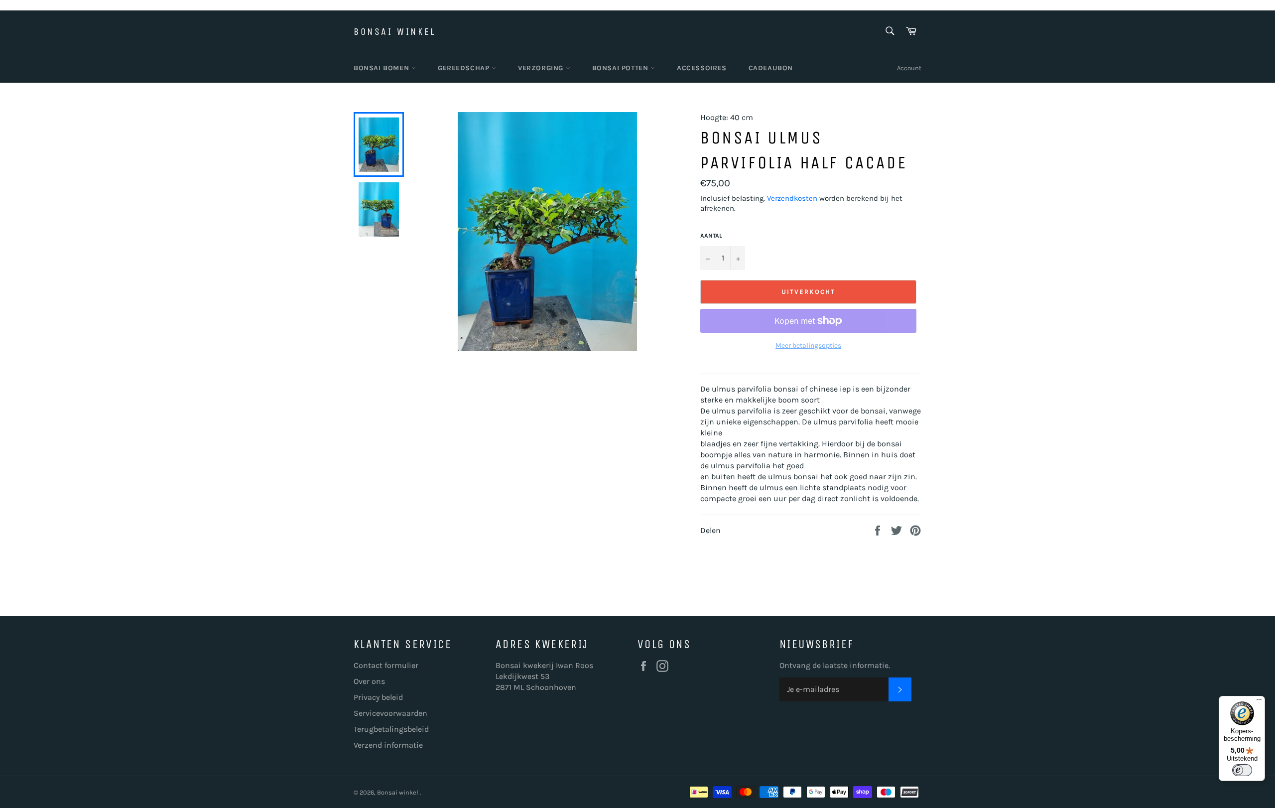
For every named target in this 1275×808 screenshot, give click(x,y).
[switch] (1242, 770)
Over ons (369, 681)
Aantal (711, 235)
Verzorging (542, 68)
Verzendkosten (792, 198)
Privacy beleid (378, 697)
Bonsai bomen (382, 68)
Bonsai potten (621, 68)
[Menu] (1259, 702)
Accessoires (702, 68)
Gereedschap (465, 68)
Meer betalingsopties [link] (808, 345)
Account (909, 68)
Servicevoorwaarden (390, 713)
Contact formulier (386, 665)
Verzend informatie (388, 745)
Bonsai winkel (395, 31)
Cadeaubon (771, 68)
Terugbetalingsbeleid (391, 729)
